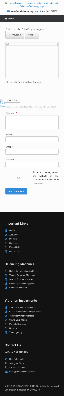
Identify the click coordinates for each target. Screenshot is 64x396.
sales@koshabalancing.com (24, 11)
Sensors (13, 328)
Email (9, 146)
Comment (11, 113)
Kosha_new (38, 29)
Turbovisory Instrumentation (21, 315)
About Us (13, 234)
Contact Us (14, 251)
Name (9, 134)
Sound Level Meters (18, 319)
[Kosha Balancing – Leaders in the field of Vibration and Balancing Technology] (32, 5)
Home (12, 230)
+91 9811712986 (49, 11)
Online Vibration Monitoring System (25, 311)
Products (13, 238)
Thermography (15, 332)
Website (9, 159)
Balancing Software (18, 287)
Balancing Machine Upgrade (21, 283)
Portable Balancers (17, 323)
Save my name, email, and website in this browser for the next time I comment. (46, 177)
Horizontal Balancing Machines (23, 270)
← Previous (15, 34)
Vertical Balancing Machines (22, 275)
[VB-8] (32, 44)
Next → (32, 34)
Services (13, 242)
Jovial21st (35, 389)
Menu (11, 18)
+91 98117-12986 (17, 367)
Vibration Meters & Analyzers (22, 307)
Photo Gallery (15, 246)
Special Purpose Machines (21, 279)
